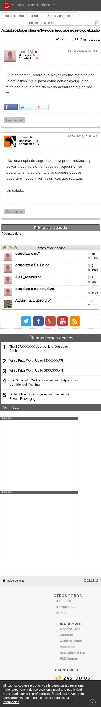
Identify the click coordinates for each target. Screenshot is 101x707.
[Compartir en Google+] (42, 89)
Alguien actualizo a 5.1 (34, 271)
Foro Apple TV (64, 503)
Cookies (47, 608)
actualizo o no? (28, 224)
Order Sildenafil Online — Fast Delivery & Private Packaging (39, 367)
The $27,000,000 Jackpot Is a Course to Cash (38, 319)
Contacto (61, 608)
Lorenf (24, 119)
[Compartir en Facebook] (11, 89)
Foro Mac (60, 509)
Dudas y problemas (61, 15)
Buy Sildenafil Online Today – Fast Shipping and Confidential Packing (44, 353)
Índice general (15, 477)
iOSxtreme (67, 592)
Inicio (20, 4)
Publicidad (75, 608)
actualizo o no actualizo (35, 259)
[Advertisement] (39, 422)
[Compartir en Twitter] (27, 89)
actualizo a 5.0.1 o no (33, 235)
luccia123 (26, 45)
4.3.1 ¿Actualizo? (29, 247)
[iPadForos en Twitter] (72, 291)
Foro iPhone (62, 497)
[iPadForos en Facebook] (84, 291)
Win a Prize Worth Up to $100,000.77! (36, 331)
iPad (35, 15)
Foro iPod (67, 598)
